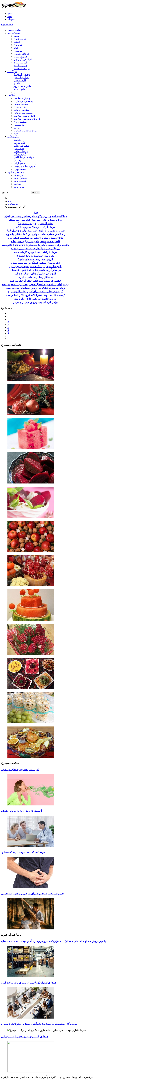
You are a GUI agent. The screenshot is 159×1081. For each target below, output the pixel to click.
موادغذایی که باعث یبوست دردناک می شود (23, 852)
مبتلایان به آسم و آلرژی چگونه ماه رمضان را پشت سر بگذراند (35, 216)
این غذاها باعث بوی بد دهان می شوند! (20, 769)
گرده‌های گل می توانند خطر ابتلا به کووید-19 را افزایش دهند (35, 295)
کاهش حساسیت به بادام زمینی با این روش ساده (35, 241)
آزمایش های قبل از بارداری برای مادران (21, 811)
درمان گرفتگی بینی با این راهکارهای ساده (35, 252)
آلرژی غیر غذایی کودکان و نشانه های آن (35, 273)
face (9, 13)
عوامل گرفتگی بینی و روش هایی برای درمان (35, 302)
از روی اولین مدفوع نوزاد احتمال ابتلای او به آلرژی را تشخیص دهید (35, 284)
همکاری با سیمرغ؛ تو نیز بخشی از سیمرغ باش (24, 1036)
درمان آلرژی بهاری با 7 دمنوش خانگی (35, 227)
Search (35, 192)
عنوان (35, 212)
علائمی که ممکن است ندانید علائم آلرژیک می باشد (35, 280)
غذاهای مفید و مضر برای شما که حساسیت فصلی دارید (36, 237)
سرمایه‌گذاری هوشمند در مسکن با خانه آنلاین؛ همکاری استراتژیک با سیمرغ (39, 1024)
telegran (11, 19)
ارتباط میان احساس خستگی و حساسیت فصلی (35, 263)
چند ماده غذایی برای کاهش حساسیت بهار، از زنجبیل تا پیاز (35, 230)
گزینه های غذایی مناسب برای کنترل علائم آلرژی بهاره (35, 291)
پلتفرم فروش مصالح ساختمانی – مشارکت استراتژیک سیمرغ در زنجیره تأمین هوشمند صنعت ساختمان (53, 941)
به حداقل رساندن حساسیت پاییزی (35, 277)
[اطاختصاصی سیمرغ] (79, 365)
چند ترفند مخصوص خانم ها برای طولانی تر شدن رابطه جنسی (32, 893)
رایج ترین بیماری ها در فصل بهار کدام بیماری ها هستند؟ (35, 220)
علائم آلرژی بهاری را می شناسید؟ (35, 223)
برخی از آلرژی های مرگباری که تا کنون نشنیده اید (35, 270)
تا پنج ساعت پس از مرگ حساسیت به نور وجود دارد (35, 266)
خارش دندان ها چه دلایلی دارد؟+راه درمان (35, 298)
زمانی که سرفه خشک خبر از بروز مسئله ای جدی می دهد (35, 288)
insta (9, 16)
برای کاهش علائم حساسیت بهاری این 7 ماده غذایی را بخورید (35, 234)
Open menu (7, 24)
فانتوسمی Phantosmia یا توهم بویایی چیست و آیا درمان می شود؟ (35, 245)
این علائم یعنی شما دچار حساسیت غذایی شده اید (35, 248)
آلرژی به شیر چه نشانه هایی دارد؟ (35, 259)
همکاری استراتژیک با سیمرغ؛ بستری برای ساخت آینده (28, 982)
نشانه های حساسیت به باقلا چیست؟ (35, 255)
